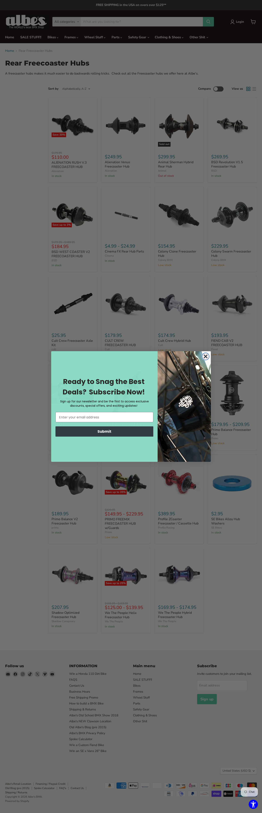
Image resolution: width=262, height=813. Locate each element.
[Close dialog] (205, 356)
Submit (104, 431)
